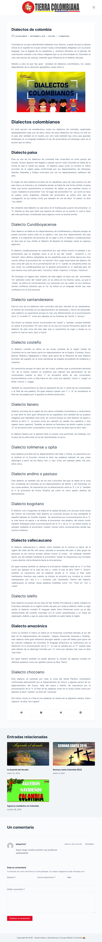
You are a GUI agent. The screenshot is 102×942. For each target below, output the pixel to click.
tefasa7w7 (21, 844)
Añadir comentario (16, 889)
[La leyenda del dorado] (28, 754)
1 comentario (63, 36)
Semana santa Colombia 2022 (67, 769)
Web (69, 877)
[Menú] (94, 7)
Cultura (51, 36)
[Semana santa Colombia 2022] (74, 754)
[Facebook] (21, 713)
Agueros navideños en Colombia (23, 806)
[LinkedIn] (81, 713)
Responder (89, 844)
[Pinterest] (61, 713)
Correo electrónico (46, 877)
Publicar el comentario (20, 918)
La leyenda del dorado (17, 769)
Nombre (11, 877)
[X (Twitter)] (41, 713)
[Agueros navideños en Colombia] (28, 790)
